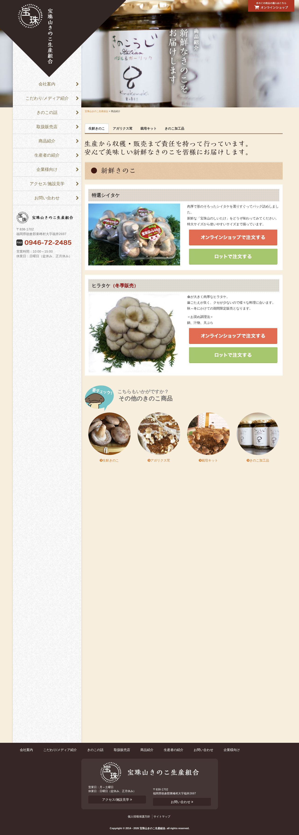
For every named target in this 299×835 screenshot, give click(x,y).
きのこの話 (46, 112)
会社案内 (47, 84)
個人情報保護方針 (139, 816)
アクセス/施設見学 (47, 183)
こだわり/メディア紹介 (47, 98)
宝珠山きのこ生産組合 (96, 111)
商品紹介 (47, 141)
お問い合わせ (47, 198)
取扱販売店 (46, 126)
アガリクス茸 (122, 128)
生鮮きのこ (97, 128)
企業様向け (46, 169)
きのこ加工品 (174, 128)
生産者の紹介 (47, 155)
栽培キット (148, 128)
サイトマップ (161, 816)
